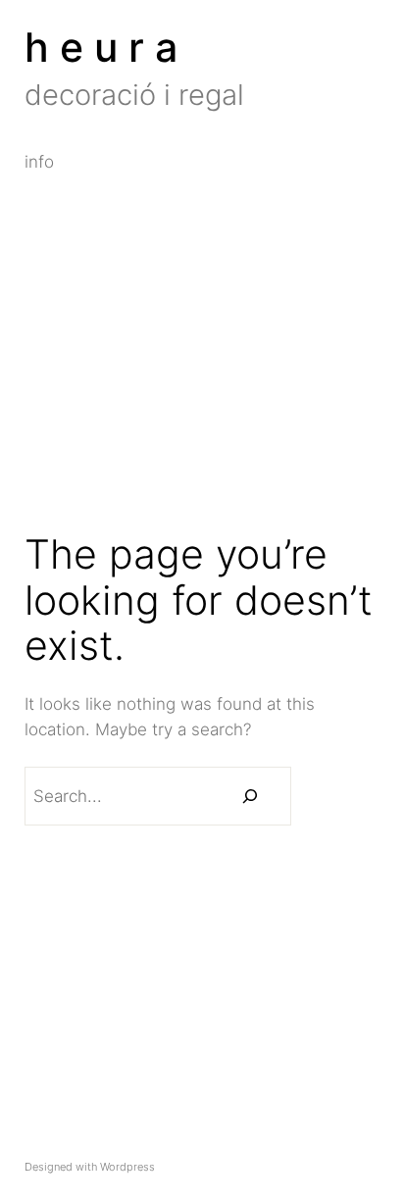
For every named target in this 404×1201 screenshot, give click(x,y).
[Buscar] (250, 796)
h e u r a (101, 47)
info (39, 163)
